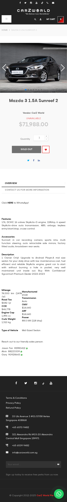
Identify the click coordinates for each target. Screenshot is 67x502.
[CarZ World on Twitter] (27, 3)
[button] (62, 67)
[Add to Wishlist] (45, 149)
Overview (11, 183)
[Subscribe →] (58, 464)
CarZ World (38, 113)
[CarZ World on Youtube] (38, 3)
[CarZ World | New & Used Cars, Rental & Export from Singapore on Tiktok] (43, 385)
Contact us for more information (27, 190)
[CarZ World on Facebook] (22, 3)
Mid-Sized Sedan (31, 330)
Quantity (25, 139)
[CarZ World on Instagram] (33, 3)
